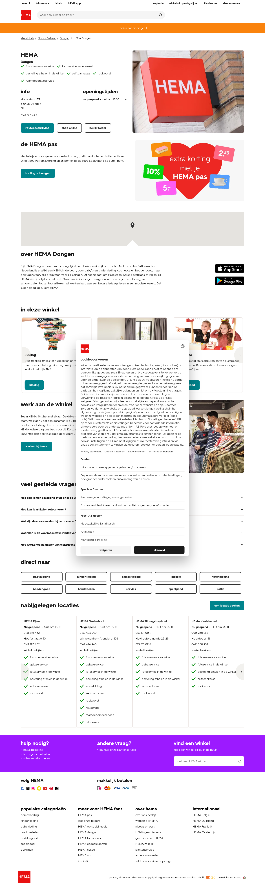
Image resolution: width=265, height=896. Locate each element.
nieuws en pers (145, 826)
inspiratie (83, 861)
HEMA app (85, 855)
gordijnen (27, 849)
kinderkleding (86, 576)
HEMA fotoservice (90, 838)
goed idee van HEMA (149, 838)
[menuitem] (25, 3)
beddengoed (41, 589)
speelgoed (176, 589)
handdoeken (86, 589)
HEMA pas (85, 815)
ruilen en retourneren (36, 758)
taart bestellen (30, 832)
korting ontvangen (37, 173)
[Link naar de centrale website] (26, 15)
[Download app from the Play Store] (229, 282)
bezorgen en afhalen (36, 754)
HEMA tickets (86, 849)
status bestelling (33, 749)
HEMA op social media (92, 826)
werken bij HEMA (36, 446)
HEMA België (201, 815)
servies (131, 589)
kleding (34, 385)
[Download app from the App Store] (229, 270)
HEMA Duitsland (203, 820)
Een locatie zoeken (227, 605)
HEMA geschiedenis (148, 832)
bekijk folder (97, 128)
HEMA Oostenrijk (204, 832)
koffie (220, 589)
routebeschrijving (37, 128)
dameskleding (131, 576)
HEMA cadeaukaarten (92, 844)
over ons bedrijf (145, 815)
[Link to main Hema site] (25, 877)
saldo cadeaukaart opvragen (154, 861)
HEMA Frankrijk (202, 826)
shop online (69, 128)
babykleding (41, 576)
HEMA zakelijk (144, 844)
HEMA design (87, 832)
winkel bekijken (33, 650)
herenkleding (220, 576)
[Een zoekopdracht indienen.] (160, 15)
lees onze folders (89, 820)
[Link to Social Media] (22, 789)
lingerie (176, 576)
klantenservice (144, 849)
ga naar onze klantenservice (117, 749)
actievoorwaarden (147, 855)
